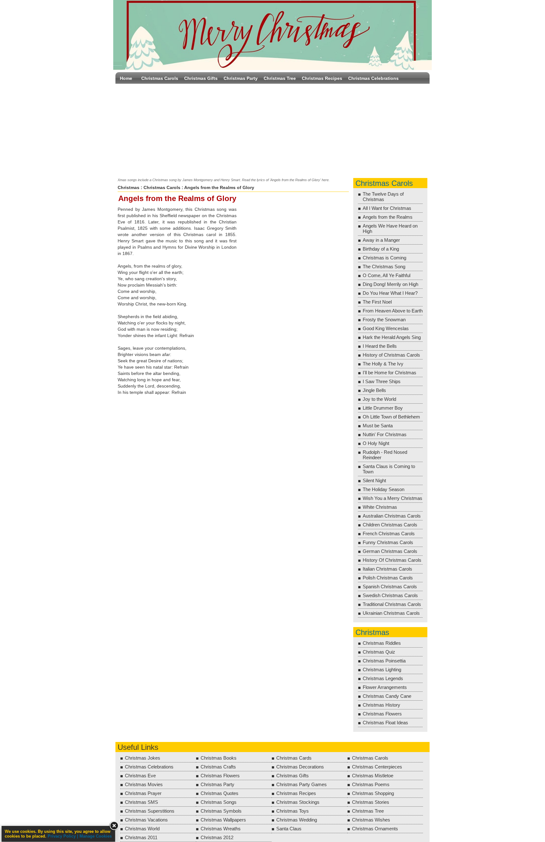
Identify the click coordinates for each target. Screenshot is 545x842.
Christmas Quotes (219, 793)
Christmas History (381, 705)
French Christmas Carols (389, 533)
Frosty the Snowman (384, 319)
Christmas (128, 187)
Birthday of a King (381, 249)
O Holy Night (376, 443)
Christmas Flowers (382, 713)
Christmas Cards (294, 758)
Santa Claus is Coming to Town (389, 469)
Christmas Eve (140, 775)
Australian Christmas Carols (392, 516)
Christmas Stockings (297, 802)
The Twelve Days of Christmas (383, 196)
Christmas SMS (141, 802)
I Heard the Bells (380, 346)
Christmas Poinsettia (384, 660)
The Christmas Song (384, 266)
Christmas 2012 (217, 837)
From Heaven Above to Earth (393, 310)
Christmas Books (219, 758)
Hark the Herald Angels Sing (392, 337)
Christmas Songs (219, 802)
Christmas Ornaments (375, 828)
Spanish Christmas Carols (390, 586)
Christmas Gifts (201, 78)
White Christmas (380, 507)
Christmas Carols (159, 78)
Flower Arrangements (385, 687)
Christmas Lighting (382, 669)
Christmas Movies (144, 784)
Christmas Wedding (296, 819)
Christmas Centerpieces (377, 766)
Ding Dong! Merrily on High (390, 284)
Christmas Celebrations (373, 78)
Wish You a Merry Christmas (392, 498)
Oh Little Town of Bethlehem (391, 416)
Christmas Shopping (373, 793)
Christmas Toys (292, 811)
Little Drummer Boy (383, 408)
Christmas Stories (370, 802)
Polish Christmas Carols (388, 577)
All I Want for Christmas (387, 208)
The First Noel (377, 302)
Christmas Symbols (221, 811)
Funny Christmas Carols (388, 542)
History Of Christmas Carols (392, 560)
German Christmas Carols (390, 551)
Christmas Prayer (143, 793)
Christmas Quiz (379, 652)
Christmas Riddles (382, 643)
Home (126, 78)
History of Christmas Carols (391, 355)
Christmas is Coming (384, 257)
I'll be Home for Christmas (389, 372)
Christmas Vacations (146, 819)
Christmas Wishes (371, 819)
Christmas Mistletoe (372, 775)
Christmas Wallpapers (223, 819)
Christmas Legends (383, 678)
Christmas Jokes (142, 758)
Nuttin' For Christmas (385, 434)
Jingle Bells (374, 390)
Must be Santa (378, 425)
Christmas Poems (371, 784)
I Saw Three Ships (382, 381)
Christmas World (142, 828)
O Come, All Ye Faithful (386, 275)
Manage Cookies (95, 836)
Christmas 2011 (141, 837)
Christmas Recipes (322, 78)
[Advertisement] (272, 129)
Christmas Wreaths (221, 828)
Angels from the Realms (388, 217)
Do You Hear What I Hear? (390, 293)
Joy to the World (379, 399)
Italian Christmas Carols (387, 569)
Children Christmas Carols (390, 524)
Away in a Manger (381, 240)
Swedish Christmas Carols (390, 595)
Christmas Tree (280, 78)
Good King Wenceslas (386, 328)
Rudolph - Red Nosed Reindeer (385, 454)
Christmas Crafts (218, 766)
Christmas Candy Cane (387, 696)
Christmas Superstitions (149, 811)
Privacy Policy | (63, 836)
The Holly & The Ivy (383, 363)
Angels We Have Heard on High (390, 228)
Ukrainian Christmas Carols (391, 613)
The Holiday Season (383, 489)
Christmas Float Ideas (385, 722)
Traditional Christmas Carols (392, 604)
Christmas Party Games (301, 784)
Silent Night (374, 480)
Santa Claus (289, 828)
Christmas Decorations (300, 766)
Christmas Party (241, 78)
